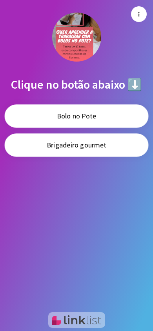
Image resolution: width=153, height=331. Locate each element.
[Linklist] (76, 320)
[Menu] (139, 14)
